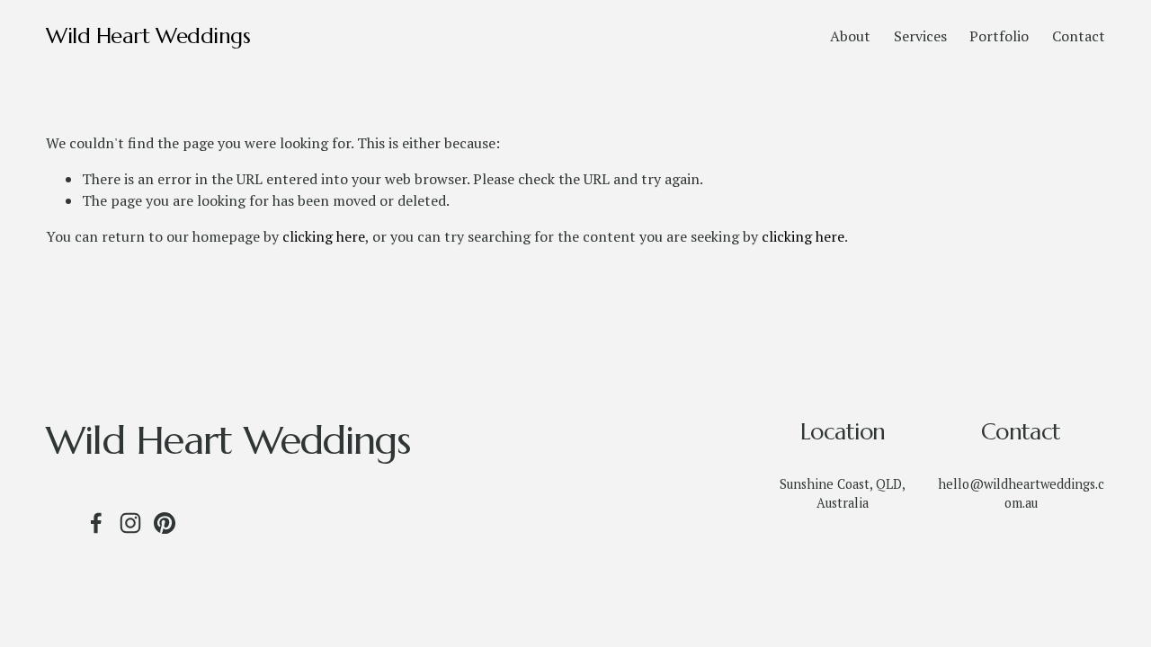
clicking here (323, 236)
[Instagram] (130, 523)
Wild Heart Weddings (148, 35)
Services (920, 36)
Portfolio (999, 36)
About (850, 36)
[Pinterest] (164, 523)
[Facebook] (96, 523)
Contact (1078, 36)
